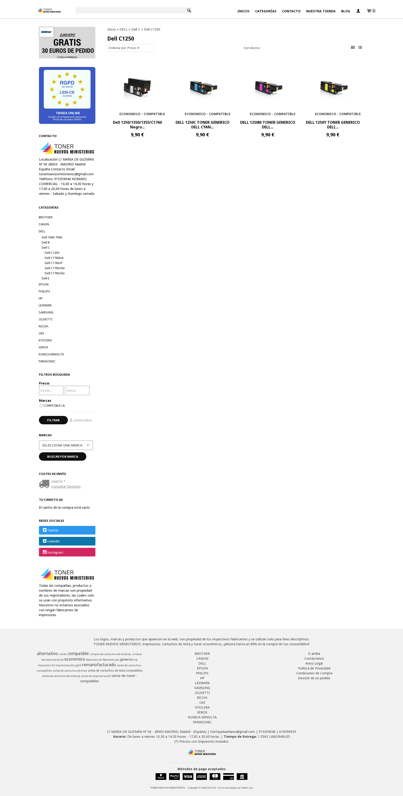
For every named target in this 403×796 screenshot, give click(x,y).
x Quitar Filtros (82, 420)
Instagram (55, 552)
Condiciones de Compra (314, 673)
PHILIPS (44, 291)
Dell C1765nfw (55, 268)
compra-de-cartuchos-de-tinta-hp (110, 654)
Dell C (46, 247)
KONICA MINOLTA (51, 354)
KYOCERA (45, 340)
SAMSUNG (46, 312)
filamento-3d (94, 659)
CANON (44, 224)
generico (126, 659)
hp (136, 659)
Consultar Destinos (66, 486)
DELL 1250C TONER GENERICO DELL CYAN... (202, 125)
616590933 (287, 731)
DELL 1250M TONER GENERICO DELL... (267, 125)
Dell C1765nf (53, 263)
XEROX (43, 347)
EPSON (44, 284)
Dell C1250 (52, 252)
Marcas (45, 400)
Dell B (46, 242)
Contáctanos (314, 658)
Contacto (291, 11)
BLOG (345, 11)
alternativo (47, 653)
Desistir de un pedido (314, 678)
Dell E (45, 278)
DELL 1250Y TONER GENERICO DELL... (333, 125)
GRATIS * (58, 481)
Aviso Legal (314, 663)
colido (63, 654)
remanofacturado (99, 664)
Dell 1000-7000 (52, 237)
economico (74, 659)
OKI (41, 333)
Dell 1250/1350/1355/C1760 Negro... (137, 125)
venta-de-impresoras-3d (96, 676)
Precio (44, 383)
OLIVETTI (45, 319)
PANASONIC (47, 361)
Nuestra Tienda (321, 11)
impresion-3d (46, 665)
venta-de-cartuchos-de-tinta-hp (61, 676)
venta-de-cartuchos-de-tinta (70, 670)
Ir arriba (314, 653)
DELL (42, 231)
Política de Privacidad (314, 668)
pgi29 (77, 665)
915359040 (267, 731)
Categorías (265, 11)
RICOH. (44, 326)
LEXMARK (45, 305)
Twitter (53, 530)
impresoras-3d (64, 665)
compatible (78, 653)
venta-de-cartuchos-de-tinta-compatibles (115, 670)
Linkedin (53, 541)
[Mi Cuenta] (358, 11)
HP (41, 298)
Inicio (243, 11)
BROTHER (45, 217)
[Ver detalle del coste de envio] (45, 484)
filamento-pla (111, 659)
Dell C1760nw (54, 258)
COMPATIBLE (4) (54, 405)
